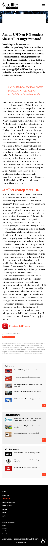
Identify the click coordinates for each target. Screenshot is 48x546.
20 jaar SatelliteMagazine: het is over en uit (26, 370)
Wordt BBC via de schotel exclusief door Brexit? (27, 391)
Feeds (4, 512)
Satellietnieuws (8, 502)
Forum (4, 509)
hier (35, 539)
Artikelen (6, 499)
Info (4, 516)
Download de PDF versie (19, 326)
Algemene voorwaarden (8, 522)
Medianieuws (7, 505)
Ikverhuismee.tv (6, 534)
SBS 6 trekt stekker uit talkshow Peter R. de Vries (27, 467)
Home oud (5, 495)
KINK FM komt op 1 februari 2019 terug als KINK (27, 452)
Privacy (4, 525)
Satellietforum (6, 531)
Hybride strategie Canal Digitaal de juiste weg (27, 377)
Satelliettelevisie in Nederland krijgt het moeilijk (27, 399)
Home (4, 492)
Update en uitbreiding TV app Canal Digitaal (26, 433)
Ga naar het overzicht (8, 337)
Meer (44, 405)
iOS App (4, 528)
